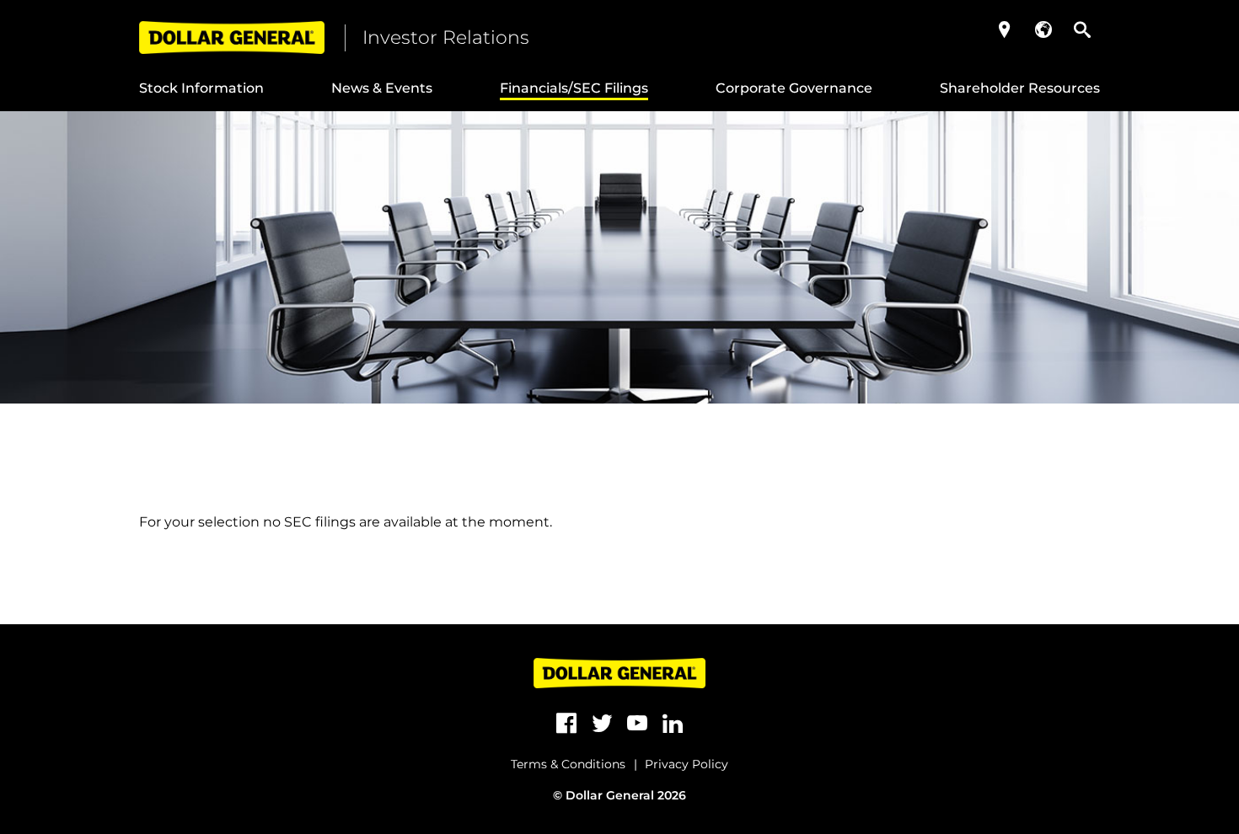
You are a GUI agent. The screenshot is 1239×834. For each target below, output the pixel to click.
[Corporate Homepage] (231, 37)
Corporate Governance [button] (794, 88)
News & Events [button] (381, 88)
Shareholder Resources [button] (1020, 88)
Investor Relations (445, 37)
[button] (1004, 29)
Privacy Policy (686, 764)
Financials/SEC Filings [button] (574, 88)
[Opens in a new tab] (566, 724)
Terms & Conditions (568, 764)
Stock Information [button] (201, 88)
